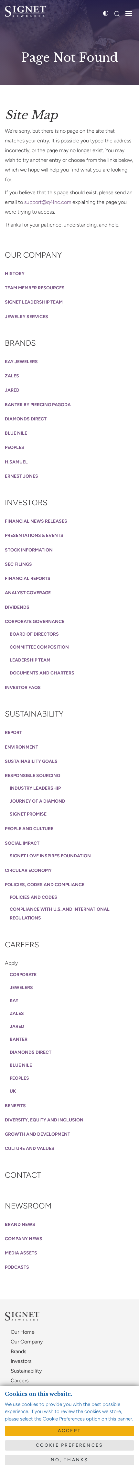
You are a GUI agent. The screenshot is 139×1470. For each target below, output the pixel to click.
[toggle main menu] (129, 14)
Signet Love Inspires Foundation (50, 856)
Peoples (14, 447)
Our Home (23, 1332)
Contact (23, 1175)
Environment (21, 747)
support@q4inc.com (47, 202)
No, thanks (69, 1460)
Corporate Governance (34, 621)
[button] (117, 14)
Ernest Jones (21, 476)
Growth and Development (37, 1134)
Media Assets (21, 1253)
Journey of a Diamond (37, 801)
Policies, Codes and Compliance (44, 884)
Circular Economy (28, 870)
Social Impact (22, 843)
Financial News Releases (36, 521)
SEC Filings (18, 564)
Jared (12, 390)
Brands (20, 343)
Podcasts (17, 1267)
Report (13, 732)
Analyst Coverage (28, 593)
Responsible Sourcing (32, 775)
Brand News (20, 1224)
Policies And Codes (33, 897)
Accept (69, 1430)
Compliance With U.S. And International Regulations (60, 913)
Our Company (33, 255)
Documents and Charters (42, 673)
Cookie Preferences (69, 1445)
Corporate (23, 974)
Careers (22, 944)
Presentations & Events (34, 535)
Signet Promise (28, 814)
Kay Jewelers (21, 361)
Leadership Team (30, 660)
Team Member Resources (35, 288)
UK (13, 1091)
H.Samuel (16, 462)
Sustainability (34, 713)
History (15, 273)
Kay (14, 1000)
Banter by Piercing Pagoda (38, 404)
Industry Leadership (35, 788)
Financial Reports (27, 578)
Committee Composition (39, 647)
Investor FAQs (23, 687)
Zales (12, 376)
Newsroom (28, 1205)
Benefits (15, 1105)
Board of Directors (34, 634)
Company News (23, 1239)
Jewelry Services (26, 316)
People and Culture (29, 828)
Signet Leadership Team (34, 302)
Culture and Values (29, 1148)
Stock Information (29, 550)
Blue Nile (16, 433)
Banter (18, 1039)
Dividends (17, 607)
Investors (26, 502)
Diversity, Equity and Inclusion (44, 1120)
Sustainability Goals (31, 761)
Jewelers (21, 987)
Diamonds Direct (26, 419)
